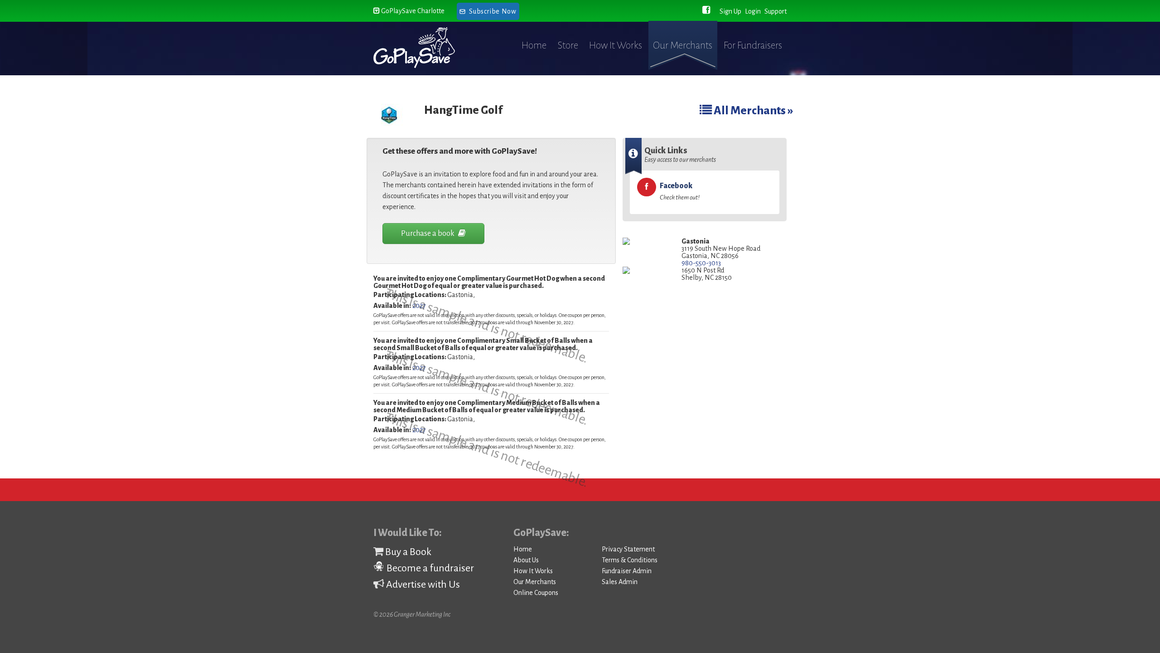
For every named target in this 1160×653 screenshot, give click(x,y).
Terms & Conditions (629, 560)
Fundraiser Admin (627, 571)
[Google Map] (645, 242)
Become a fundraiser (429, 568)
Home (534, 45)
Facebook (680, 191)
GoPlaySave (422, 47)
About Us (526, 560)
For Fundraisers (753, 45)
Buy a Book (407, 551)
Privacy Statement (628, 549)
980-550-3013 (701, 263)
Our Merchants (682, 45)
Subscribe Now (492, 11)
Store (568, 45)
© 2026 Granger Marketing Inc (411, 614)
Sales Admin (620, 581)
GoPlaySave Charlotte (412, 11)
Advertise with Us (422, 584)
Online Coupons (535, 592)
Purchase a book (428, 233)
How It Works (615, 45)
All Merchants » (752, 110)
